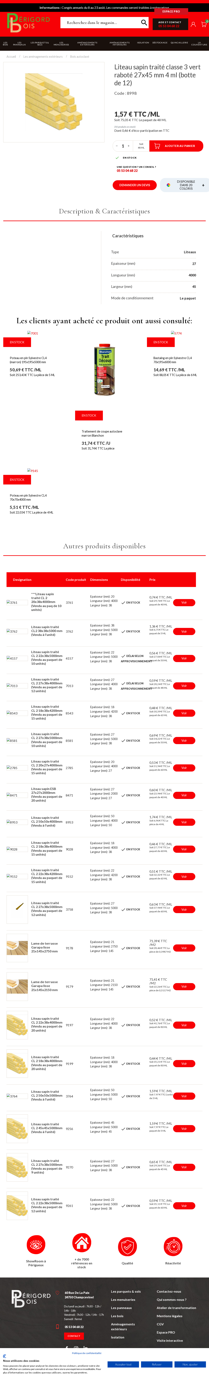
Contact (74, 1335)
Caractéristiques (127, 235)
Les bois (117, 1316)
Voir (184, 602)
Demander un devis (134, 185)
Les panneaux (121, 1308)
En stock (17, 342)
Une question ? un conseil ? (136, 167)
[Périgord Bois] (31, 1298)
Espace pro (171, 11)
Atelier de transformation (176, 1308)
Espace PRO (166, 1332)
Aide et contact (169, 22)
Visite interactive (170, 1340)
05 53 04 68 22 (168, 26)
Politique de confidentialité (86, 1353)
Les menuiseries (123, 1299)
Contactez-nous (169, 1291)
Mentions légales (169, 1316)
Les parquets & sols (126, 1291)
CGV (160, 1324)
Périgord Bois (28, 22)
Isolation (117, 1337)
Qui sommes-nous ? (172, 1299)
